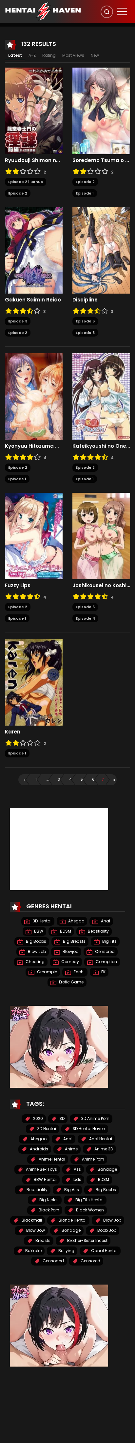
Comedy (69, 961)
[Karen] (34, 682)
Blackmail (31, 1220)
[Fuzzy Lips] (34, 535)
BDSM (65, 931)
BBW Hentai (45, 1179)
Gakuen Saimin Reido (33, 300)
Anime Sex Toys (41, 1169)
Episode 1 (85, 193)
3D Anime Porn (94, 1118)
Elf (103, 972)
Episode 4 (85, 618)
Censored (104, 951)
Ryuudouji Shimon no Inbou (34, 160)
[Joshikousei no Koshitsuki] (101, 535)
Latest (15, 55)
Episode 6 (85, 321)
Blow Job (36, 951)
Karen (12, 732)
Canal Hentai (104, 1250)
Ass (77, 1169)
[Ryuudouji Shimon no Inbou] (34, 110)
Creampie (46, 972)
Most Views (73, 55)
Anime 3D (103, 1149)
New (95, 55)
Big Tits (109, 941)
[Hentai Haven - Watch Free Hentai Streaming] (43, 11)
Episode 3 (17, 321)
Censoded (53, 1261)
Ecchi (79, 972)
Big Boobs (35, 941)
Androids (38, 1149)
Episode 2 (17, 193)
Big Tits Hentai (89, 1200)
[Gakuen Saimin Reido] (34, 250)
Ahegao (75, 921)
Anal (105, 921)
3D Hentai (41, 921)
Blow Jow (35, 1230)
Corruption (106, 961)
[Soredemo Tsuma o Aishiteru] (101, 110)
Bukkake (33, 1250)
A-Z (32, 55)
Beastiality (98, 931)
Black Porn (48, 1210)
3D (62, 1118)
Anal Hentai (100, 1139)
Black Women (89, 1210)
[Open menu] (122, 11)
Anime (71, 1149)
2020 (37, 1118)
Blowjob (70, 951)
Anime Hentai (51, 1159)
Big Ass (71, 1189)
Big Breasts (74, 941)
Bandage (107, 1169)
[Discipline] (101, 250)
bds (76, 1179)
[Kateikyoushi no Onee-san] (101, 396)
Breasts (42, 1240)
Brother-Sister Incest (86, 1240)
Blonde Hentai (72, 1220)
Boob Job (106, 1230)
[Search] (107, 12)
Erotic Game (71, 982)
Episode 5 (85, 332)
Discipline (85, 300)
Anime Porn (92, 1159)
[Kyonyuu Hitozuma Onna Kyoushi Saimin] (34, 396)
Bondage (71, 1230)
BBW (38, 931)
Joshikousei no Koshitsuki (101, 585)
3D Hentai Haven (88, 1128)
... (47, 779)
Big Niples (48, 1200)
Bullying (65, 1250)
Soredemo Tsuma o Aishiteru (101, 160)
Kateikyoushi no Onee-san (101, 446)
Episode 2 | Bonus (25, 181)
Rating (49, 55)
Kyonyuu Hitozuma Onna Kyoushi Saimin (34, 446)
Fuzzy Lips (17, 585)
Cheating (35, 961)
